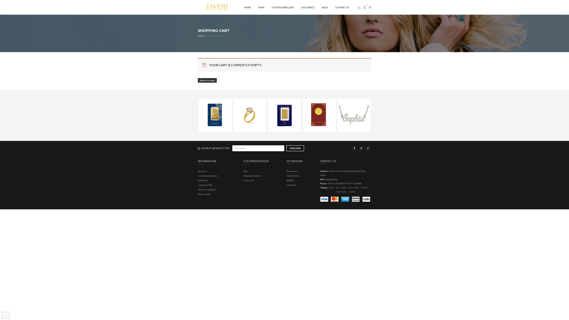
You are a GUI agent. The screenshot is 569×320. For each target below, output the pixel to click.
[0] (364, 7)
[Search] (359, 7)
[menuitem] (247, 7)
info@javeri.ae (331, 179)
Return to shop (207, 80)
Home (201, 36)
